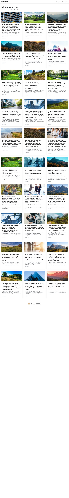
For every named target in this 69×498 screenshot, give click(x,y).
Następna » (38, 303)
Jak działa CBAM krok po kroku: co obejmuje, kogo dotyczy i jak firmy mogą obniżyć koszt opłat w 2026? (11, 55)
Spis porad (58, 1)
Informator (4, 1)
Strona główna (65, 1)
